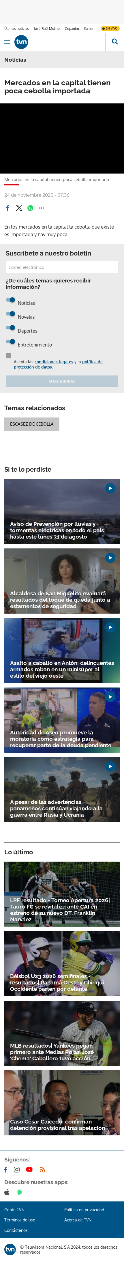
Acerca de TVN (77, 1219)
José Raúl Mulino (47, 28)
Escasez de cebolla (32, 424)
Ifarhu (88, 28)
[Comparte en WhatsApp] (30, 208)
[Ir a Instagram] (18, 1169)
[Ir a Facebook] (7, 1169)
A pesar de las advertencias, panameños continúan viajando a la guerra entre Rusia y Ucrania (56, 808)
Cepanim (72, 28)
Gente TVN (14, 1209)
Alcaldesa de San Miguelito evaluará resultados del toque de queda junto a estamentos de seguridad (60, 599)
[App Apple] (8, 1192)
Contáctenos (16, 1230)
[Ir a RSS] (43, 1169)
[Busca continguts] (114, 42)
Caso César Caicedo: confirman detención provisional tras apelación (57, 1124)
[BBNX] (10, 1249)
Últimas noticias (16, 28)
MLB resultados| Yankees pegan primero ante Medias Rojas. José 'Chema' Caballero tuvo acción (52, 1052)
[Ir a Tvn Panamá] (59, 42)
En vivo (111, 28)
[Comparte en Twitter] (19, 208)
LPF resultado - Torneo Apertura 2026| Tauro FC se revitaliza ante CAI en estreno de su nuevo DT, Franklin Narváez (60, 909)
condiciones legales (54, 361)
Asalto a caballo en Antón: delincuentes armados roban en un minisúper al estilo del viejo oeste (62, 669)
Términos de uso (19, 1219)
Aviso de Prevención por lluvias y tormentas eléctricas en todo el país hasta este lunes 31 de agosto (57, 530)
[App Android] (20, 1192)
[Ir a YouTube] (30, 1169)
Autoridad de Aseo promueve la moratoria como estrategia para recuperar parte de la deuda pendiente (60, 738)
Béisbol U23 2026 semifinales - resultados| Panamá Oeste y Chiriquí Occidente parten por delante (57, 982)
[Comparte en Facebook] (8, 208)
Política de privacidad (84, 1209)
